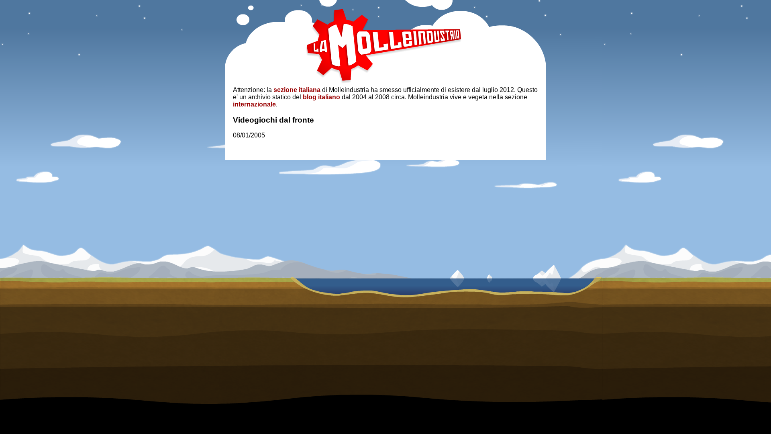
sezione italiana (296, 89)
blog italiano (321, 97)
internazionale (254, 104)
